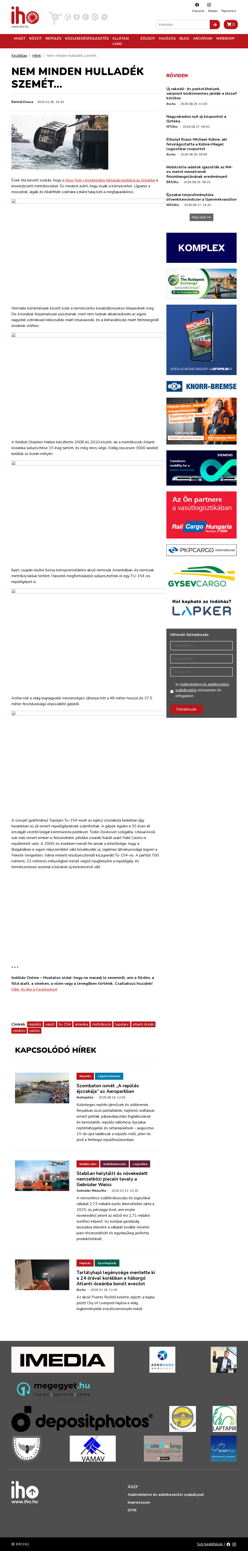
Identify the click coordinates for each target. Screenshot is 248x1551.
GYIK (132, 1510)
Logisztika (140, 1164)
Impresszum (139, 1502)
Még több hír (201, 217)
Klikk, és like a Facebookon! (34, 989)
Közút (35, 38)
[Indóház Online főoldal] (104, 16)
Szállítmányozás (114, 1164)
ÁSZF (133, 1487)
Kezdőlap (19, 55)
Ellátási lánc (121, 41)
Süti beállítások (210, 1544)
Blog (184, 38)
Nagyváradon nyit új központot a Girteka (196, 119)
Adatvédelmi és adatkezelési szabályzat (166, 1494)
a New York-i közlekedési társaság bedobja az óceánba (108, 180)
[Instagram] (207, 5)
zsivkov (19, 1030)
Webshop (225, 38)
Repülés (53, 38)
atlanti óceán (143, 1024)
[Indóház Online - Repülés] (56, 16)
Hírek (36, 55)
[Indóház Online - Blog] (76, 16)
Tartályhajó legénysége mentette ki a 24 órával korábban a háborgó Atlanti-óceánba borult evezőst (116, 1278)
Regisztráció (228, 11)
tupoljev (122, 1024)
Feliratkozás (186, 709)
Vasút (19, 38)
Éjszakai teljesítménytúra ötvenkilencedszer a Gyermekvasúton (201, 197)
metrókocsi (101, 1024)
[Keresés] (215, 24)
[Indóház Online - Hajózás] (95, 16)
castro (34, 1030)
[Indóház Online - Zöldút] (85, 16)
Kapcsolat (198, 11)
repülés (35, 1024)
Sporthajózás (107, 1263)
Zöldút (147, 38)
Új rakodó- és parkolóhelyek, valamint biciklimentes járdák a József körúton (201, 93)
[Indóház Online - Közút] (67, 16)
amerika (81, 1024)
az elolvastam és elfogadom (202, 690)
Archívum (202, 38)
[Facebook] (196, 5)
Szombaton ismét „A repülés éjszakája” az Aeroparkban (108, 1089)
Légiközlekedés (109, 1076)
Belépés (212, 11)
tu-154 (65, 1024)
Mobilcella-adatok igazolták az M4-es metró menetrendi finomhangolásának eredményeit (199, 171)
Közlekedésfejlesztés (87, 38)
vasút (49, 1024)
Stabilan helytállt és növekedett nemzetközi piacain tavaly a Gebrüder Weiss (112, 1179)
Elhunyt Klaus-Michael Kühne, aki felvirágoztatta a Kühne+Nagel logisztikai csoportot (196, 144)
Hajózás (167, 38)
